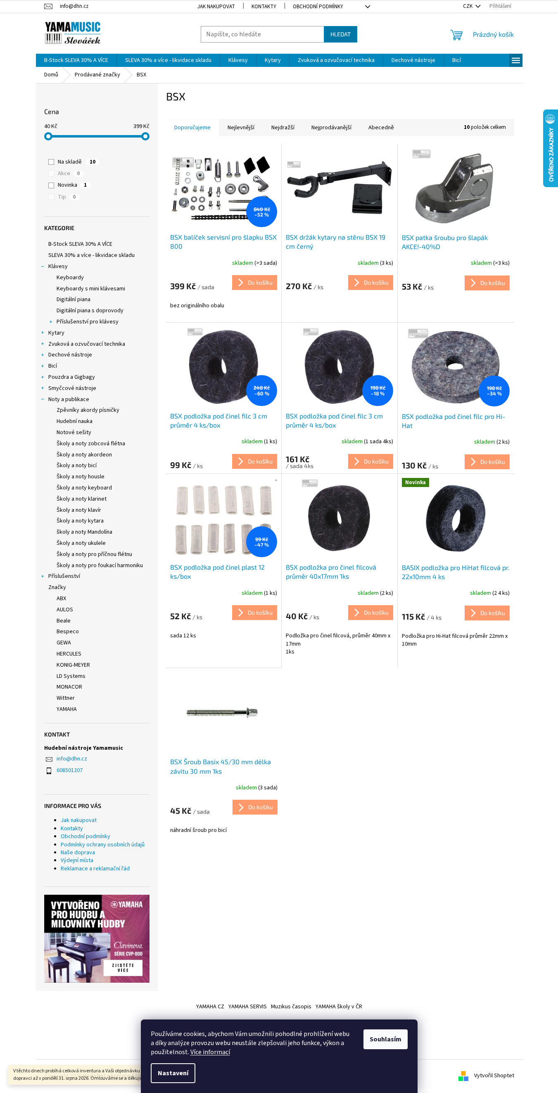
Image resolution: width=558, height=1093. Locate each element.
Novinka (72, 185)
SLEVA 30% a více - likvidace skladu (91, 255)
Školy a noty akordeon (84, 455)
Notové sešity (74, 432)
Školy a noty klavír (79, 510)
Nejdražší (282, 128)
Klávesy (58, 266)
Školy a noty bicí (77, 465)
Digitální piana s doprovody (90, 311)
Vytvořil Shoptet (494, 1076)
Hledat (340, 34)
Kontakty (264, 6)
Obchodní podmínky (318, 6)
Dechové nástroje (70, 355)
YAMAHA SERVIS (247, 1007)
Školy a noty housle (80, 477)
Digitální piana (73, 299)
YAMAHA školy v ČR (339, 1007)
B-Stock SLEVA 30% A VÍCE (80, 244)
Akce (69, 173)
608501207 (70, 770)
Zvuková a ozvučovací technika (86, 344)
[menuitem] (76, 60)
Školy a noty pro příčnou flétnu (94, 554)
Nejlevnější (241, 128)
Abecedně (381, 128)
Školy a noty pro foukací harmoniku (100, 565)
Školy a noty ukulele (81, 543)
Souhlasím (385, 1039)
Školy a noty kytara (80, 521)
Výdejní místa (77, 860)
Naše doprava (78, 852)
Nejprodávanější (331, 128)
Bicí (52, 366)
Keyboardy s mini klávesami (91, 289)
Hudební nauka (75, 421)
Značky (57, 587)
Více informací (210, 1052)
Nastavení (173, 1073)
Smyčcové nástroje (72, 388)
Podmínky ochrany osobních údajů (103, 845)
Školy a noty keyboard (84, 488)
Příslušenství (64, 576)
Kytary (56, 333)
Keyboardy (70, 277)
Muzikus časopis (291, 1007)
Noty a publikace (68, 399)
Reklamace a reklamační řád (95, 869)
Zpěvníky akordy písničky (88, 410)
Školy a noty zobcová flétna (91, 444)
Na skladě (76, 162)
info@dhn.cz (72, 759)
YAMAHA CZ (210, 1007)
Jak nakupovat (216, 6)
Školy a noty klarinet (82, 499)
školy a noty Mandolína (84, 532)
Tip (67, 197)
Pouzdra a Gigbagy (71, 377)
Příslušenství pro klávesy (88, 322)
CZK (468, 6)
